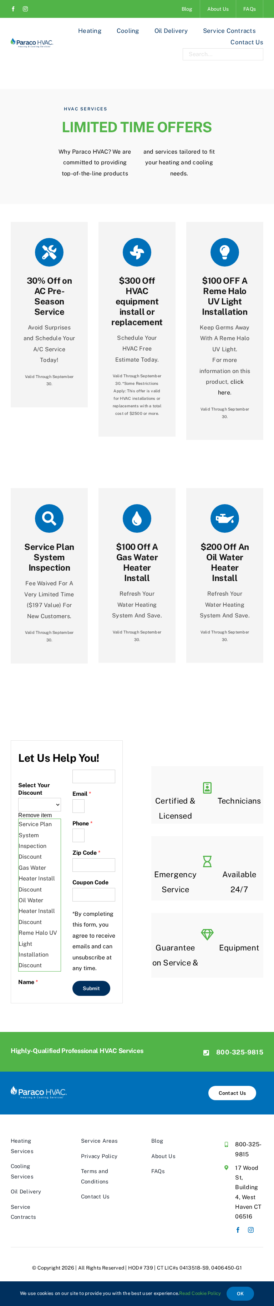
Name (28, 982)
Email (81, 793)
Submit (91, 988)
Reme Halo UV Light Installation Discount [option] (38, 949)
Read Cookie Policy (200, 1293)
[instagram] (25, 8)
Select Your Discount (34, 789)
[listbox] (39, 884)
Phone (82, 823)
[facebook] (13, 8)
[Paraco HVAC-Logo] (32, 40)
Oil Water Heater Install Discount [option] (37, 911)
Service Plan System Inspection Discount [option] (35, 840)
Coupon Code (90, 882)
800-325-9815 (239, 1052)
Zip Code (86, 852)
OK (240, 1293)
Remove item (35, 815)
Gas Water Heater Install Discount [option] (37, 878)
